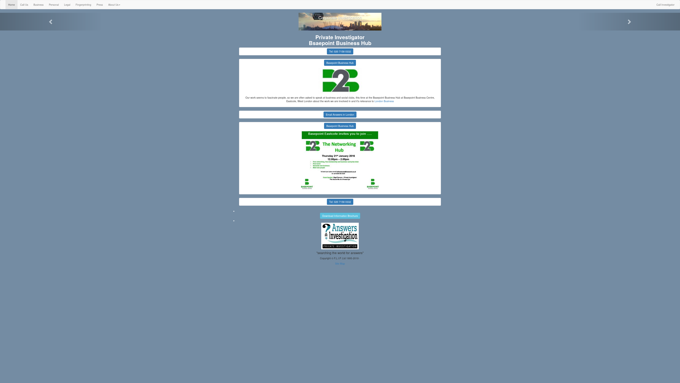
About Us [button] (113, 4)
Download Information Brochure (340, 216)
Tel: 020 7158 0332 (340, 51)
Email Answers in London (340, 114)
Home (13, 4)
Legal (67, 4)
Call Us (24, 4)
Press (100, 4)
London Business (384, 101)
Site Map (340, 263)
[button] (51, 21)
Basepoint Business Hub (340, 63)
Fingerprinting (83, 4)
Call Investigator (665, 4)
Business (38, 4)
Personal (54, 4)
